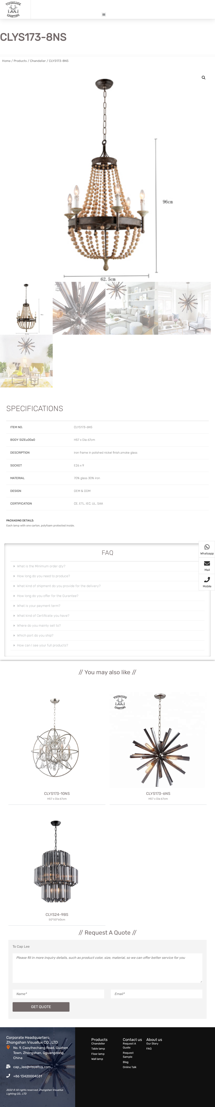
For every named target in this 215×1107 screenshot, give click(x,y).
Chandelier (38, 61)
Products (20, 61)
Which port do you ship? (35, 635)
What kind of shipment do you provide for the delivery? (59, 586)
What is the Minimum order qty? (41, 566)
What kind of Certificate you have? (43, 616)
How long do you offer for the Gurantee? (47, 596)
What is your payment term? (38, 606)
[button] (103, 14)
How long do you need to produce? (43, 576)
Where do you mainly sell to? (39, 625)
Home (6, 61)
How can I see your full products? (42, 645)
